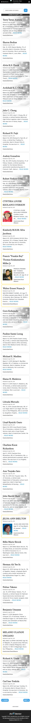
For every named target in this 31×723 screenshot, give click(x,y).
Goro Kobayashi (10, 311)
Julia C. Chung (10, 110)
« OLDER (5, 700)
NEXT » (26, 700)
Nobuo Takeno (10, 587)
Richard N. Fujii (10, 133)
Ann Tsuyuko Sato (11, 471)
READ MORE (17, 33)
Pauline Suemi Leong (13, 333)
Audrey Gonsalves (11, 156)
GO (26, 10)
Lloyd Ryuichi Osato (12, 422)
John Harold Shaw (11, 496)
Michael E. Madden (12, 356)
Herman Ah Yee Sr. (12, 564)
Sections (5, 2)
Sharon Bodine (10, 42)
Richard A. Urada (11, 658)
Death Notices (10, 35)
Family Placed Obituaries (12, 304)
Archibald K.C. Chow (13, 87)
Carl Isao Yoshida (11, 681)
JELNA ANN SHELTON (14, 518)
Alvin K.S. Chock (11, 65)
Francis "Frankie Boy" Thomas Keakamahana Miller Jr (14, 260)
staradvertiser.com (15, 716)
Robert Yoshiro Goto (13, 178)
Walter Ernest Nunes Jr (14, 288)
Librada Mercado (11, 401)
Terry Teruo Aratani (12, 19)
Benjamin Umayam (12, 609)
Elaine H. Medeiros (12, 379)
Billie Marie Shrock (12, 541)
